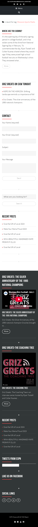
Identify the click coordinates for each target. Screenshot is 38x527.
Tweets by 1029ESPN (10, 465)
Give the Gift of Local (12, 234)
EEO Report (25, 517)
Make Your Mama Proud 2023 (15, 229)
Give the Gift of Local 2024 (14, 224)
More (6, 66)
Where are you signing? (12, 31)
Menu (20, 8)
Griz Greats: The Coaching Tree (15, 388)
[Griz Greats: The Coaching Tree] (19, 369)
